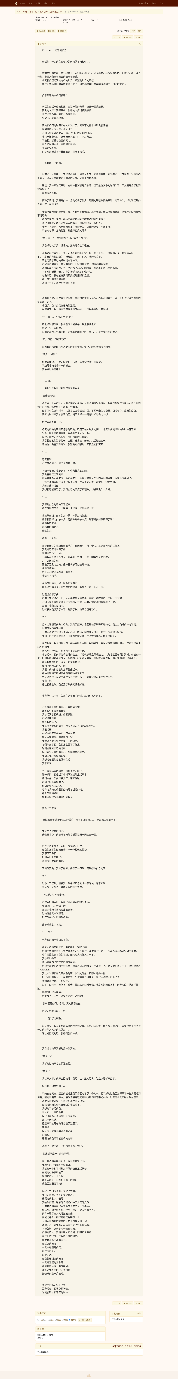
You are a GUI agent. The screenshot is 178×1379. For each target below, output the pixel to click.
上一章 (117, 37)
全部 (113, 1346)
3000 (59, 1320)
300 (47, 1320)
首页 (30, 3)
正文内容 (41, 43)
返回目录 (128, 37)
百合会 (22, 3)
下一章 (137, 37)
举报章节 (62, 31)
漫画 (46, 3)
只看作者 (120, 1346)
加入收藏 (41, 31)
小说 (38, 3)
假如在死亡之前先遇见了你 (51, 11)
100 (41, 1320)
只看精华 (128, 1346)
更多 (139, 1313)
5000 (66, 1320)
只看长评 (137, 1346)
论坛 (53, 3)
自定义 (73, 1320)
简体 (133, 31)
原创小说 (33, 11)
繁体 (139, 31)
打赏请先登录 (85, 1320)
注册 (154, 3)
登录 (161, 3)
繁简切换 (143, 3)
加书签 (52, 31)
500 (52, 1320)
